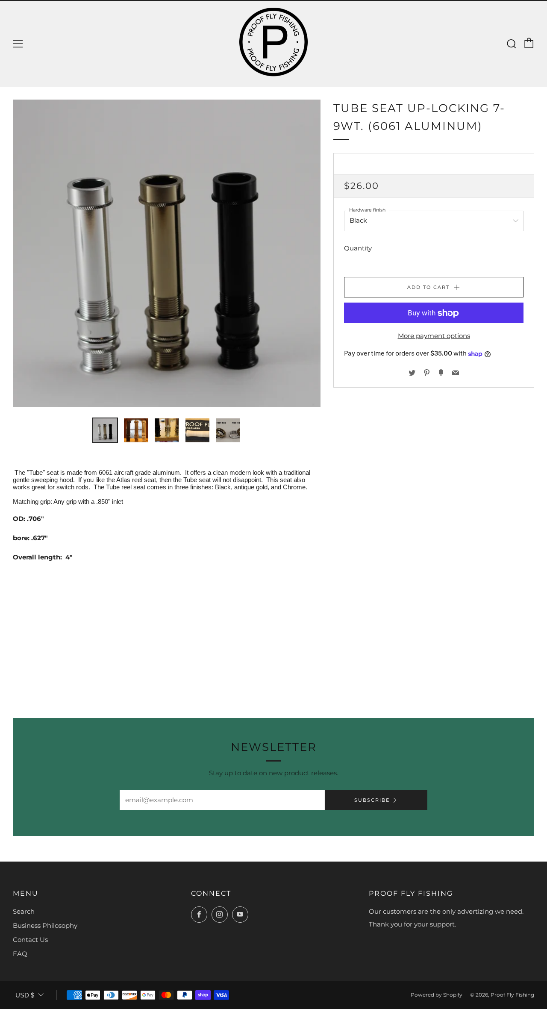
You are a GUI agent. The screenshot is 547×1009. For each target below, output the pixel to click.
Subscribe (372, 800)
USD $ (24, 995)
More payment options (434, 336)
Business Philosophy (45, 925)
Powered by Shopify (436, 994)
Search (24, 911)
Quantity (358, 248)
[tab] (105, 430)
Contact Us (30, 939)
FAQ (20, 954)
